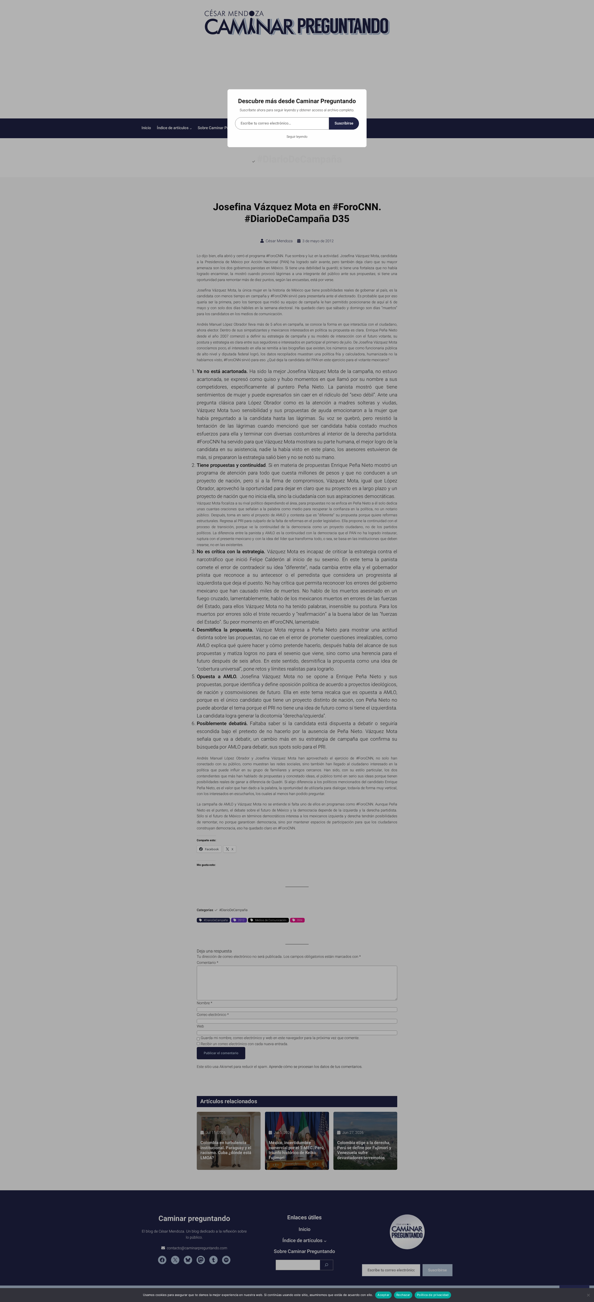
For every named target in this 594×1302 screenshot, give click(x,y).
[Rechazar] (588, 1295)
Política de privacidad (433, 1295)
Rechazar (403, 1295)
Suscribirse (344, 123)
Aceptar (383, 1295)
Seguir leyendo (297, 136)
